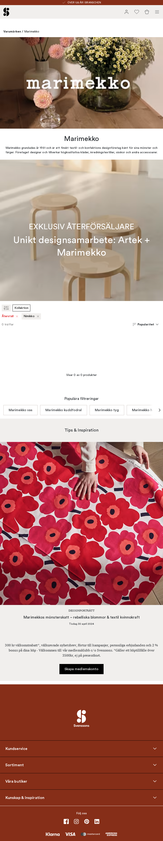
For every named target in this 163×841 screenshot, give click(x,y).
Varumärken (12, 31)
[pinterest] (86, 821)
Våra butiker (16, 781)
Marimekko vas (20, 410)
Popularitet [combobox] (146, 324)
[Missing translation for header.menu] (157, 12)
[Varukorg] (147, 12)
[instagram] (76, 821)
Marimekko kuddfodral (63, 410)
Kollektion (21, 307)
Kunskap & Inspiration (24, 797)
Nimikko (29, 316)
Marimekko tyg (107, 410)
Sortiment (14, 765)
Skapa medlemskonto (82, 669)
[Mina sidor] (126, 12)
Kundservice (16, 748)
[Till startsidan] (6, 12)
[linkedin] (96, 821)
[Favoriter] (137, 12)
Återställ (8, 316)
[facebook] (66, 821)
